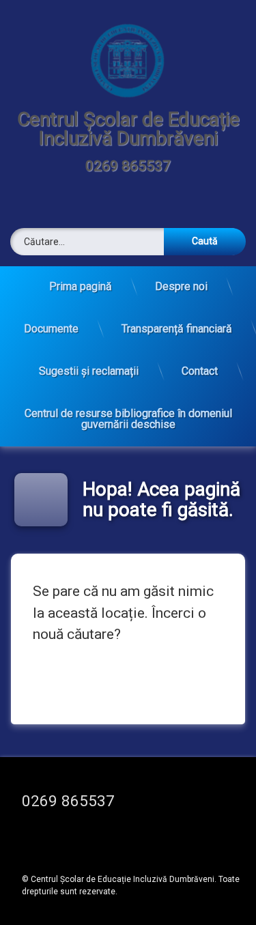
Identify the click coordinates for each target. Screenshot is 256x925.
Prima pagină (80, 286)
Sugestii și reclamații (89, 371)
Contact (200, 371)
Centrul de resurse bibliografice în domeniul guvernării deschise (128, 419)
